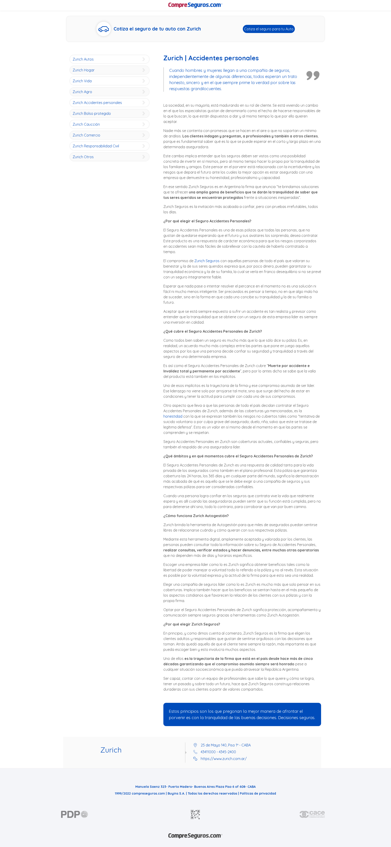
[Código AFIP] (195, 814)
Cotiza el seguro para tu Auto (268, 29)
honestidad (172, 416)
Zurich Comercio (86, 135)
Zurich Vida (82, 81)
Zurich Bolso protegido (92, 113)
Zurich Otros (83, 157)
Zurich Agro (82, 91)
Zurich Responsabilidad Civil (96, 146)
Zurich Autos (83, 59)
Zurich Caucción (86, 124)
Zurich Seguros (206, 261)
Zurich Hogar (84, 70)
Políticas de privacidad (258, 793)
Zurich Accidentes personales (97, 102)
